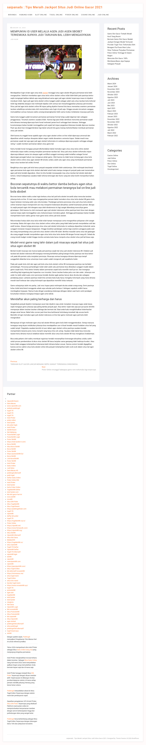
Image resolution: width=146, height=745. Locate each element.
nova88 (9, 499)
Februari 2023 (112, 114)
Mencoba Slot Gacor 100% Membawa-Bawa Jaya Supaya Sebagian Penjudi (118, 61)
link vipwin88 (11, 616)
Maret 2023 (111, 111)
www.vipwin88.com (14, 406)
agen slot (10, 592)
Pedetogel (26, 637)
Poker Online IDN (13, 480)
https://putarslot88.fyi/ (15, 454)
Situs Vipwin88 (12, 619)
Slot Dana (10, 604)
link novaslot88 (12, 609)
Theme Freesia (121, 738)
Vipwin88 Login (12, 607)
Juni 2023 (111, 103)
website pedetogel (13, 408)
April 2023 (111, 108)
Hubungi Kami (25, 15)
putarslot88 (11, 590)
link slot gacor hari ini (14, 494)
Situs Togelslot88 (13, 504)
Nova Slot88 (11, 444)
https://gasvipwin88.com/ (16, 566)
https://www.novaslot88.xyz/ (17, 585)
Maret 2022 (111, 133)
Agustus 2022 (112, 127)
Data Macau (11, 403)
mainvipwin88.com (14, 561)
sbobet (45, 93)
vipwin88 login (12, 554)
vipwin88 (10, 513)
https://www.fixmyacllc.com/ (17, 528)
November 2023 (113, 92)
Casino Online (88, 15)
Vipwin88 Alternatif (14, 535)
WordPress (135, 738)
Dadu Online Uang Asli (24, 650)
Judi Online (103, 15)
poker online (11, 420)
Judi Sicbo (10, 468)
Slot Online (41, 15)
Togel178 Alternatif (14, 552)
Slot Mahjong (11, 432)
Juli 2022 (110, 130)
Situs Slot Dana (12, 537)
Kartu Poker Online (13, 487)
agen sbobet (11, 621)
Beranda (12, 15)
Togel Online (56, 15)
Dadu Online (11, 466)
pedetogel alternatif (14, 473)
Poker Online (71, 15)
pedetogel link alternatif (15, 624)
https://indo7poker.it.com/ (16, 442)
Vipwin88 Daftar (13, 549)
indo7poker (11, 423)
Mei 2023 (110, 106)
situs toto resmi (12, 581)
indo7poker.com (12, 492)
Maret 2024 (111, 84)
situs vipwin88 (12, 545)
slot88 (9, 557)
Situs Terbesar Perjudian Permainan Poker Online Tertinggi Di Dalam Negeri (120, 53)
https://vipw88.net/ (14, 525)
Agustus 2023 (112, 97)
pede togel (10, 475)
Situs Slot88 (11, 533)
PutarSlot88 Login (13, 434)
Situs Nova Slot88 (13, 446)
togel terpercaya (13, 631)
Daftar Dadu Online (14, 478)
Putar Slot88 (11, 439)
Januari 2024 (112, 86)
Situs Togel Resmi (13, 506)
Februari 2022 (112, 136)
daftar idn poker (12, 516)
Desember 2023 (113, 89)
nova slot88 (11, 497)
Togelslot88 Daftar (13, 490)
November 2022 (113, 122)
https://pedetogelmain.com (16, 509)
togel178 (10, 411)
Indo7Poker (11, 418)
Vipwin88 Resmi (12, 401)
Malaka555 (11, 540)
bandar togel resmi (13, 583)
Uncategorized (112, 169)
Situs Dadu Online (30, 660)
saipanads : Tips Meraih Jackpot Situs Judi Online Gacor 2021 (55, 7)
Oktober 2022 (112, 125)
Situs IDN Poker (12, 502)
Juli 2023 (110, 100)
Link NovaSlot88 (13, 458)
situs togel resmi (13, 576)
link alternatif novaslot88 (16, 571)
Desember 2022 (113, 119)
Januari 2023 (112, 116)
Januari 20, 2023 (19, 28)
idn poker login (12, 425)
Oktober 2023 (112, 95)
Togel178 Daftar (12, 547)
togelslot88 (11, 595)
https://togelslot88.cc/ (15, 542)
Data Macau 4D (12, 470)
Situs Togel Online (13, 569)
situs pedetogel (12, 626)
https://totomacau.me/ (15, 573)
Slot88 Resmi (11, 430)
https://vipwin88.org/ (14, 530)
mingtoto (10, 602)
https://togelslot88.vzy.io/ (16, 521)
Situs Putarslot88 (13, 612)
